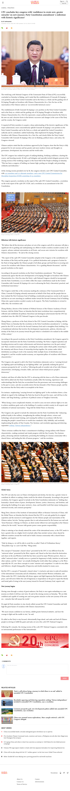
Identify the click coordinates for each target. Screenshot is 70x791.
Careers (37, 779)
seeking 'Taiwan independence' (20, 425)
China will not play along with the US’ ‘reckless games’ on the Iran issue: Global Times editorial (33, 752)
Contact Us (20, 782)
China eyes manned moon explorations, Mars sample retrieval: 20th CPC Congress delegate (39, 718)
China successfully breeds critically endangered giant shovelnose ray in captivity (28, 732)
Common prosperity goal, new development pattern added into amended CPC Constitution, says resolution (41, 710)
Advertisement (39, 782)
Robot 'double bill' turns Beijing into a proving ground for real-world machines (28, 756)
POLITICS (11, 8)
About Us (20, 779)
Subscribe (64, 3)
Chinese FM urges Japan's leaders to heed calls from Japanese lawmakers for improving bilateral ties (34, 748)
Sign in (62, 1)
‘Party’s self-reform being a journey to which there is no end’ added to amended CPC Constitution (38, 692)
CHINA (3, 8)
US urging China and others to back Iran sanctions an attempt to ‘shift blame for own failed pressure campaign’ (34, 743)
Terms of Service (22, 784)
